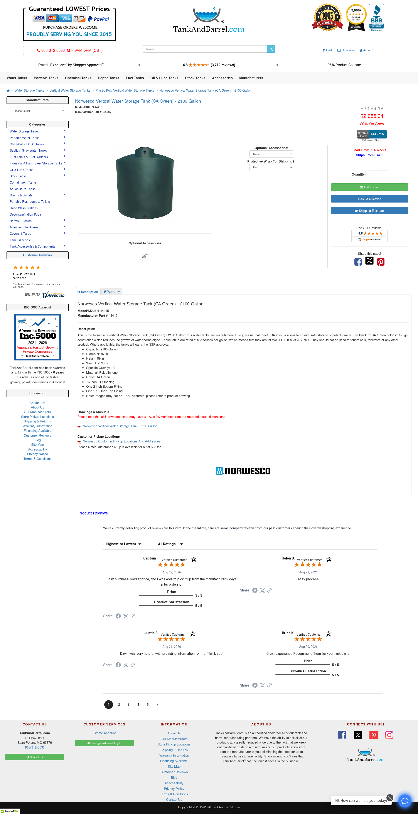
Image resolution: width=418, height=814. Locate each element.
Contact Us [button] (36, 757)
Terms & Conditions (38, 458)
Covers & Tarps (21, 233)
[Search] (271, 49)
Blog (37, 439)
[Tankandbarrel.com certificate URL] (44, 294)
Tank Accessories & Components (33, 246)
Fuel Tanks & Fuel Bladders (29, 157)
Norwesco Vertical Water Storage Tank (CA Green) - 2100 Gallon (205, 90)
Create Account (104, 732)
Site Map (37, 444)
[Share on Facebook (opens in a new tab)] (118, 617)
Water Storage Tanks (29, 90)
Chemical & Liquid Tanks (27, 144)
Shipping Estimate (371, 210)
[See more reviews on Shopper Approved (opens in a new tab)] (132, 616)
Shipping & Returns (37, 421)
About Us (37, 407)
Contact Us (37, 402)
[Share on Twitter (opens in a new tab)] (125, 616)
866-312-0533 (35, 747)
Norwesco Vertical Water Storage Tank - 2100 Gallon (120, 426)
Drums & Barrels (21, 195)
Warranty (113, 291)
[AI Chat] (404, 800)
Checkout (348, 50)
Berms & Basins (21, 221)
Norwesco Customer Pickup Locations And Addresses (121, 441)
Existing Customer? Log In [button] (105, 743)
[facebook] (358, 261)
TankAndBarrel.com (226, 807)
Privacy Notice (37, 453)
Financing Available (37, 430)
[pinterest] (381, 261)
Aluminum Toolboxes (24, 227)
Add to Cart (371, 187)
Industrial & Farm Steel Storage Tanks (36, 163)
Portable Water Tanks (25, 138)
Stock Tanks (18, 176)
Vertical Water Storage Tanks (70, 90)
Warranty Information (37, 426)
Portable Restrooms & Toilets (30, 201)
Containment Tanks (23, 182)
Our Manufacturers (37, 411)
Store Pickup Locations (37, 416)
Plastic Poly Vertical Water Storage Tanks (125, 90)
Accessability (37, 449)
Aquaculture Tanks (22, 189)
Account (368, 50)
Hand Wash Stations (24, 208)
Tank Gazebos (20, 240)
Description (89, 292)
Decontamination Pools (26, 214)
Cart (328, 50)
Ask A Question (370, 199)
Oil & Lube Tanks (22, 169)
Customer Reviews (37, 255)
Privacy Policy (174, 788)
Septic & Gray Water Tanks (29, 150)
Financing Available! (174, 760)
